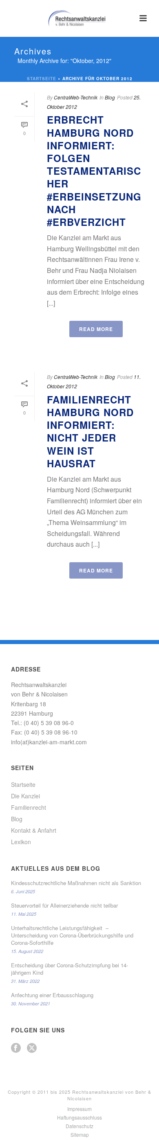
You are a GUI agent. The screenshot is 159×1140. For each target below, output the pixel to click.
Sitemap (80, 1134)
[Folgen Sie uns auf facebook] (16, 1048)
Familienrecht (28, 807)
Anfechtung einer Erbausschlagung (52, 995)
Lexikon (21, 841)
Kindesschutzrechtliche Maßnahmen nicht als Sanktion (76, 883)
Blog (110, 97)
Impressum (79, 1109)
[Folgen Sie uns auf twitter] (32, 1048)
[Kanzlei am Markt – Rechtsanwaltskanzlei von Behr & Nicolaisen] (79, 18)
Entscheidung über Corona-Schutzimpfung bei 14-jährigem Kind (69, 969)
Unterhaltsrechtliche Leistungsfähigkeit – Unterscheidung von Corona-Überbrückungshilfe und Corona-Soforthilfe (72, 935)
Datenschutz (79, 1126)
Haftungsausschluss (79, 1117)
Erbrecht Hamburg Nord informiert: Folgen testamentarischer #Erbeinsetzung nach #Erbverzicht (94, 171)
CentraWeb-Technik (75, 97)
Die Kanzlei (25, 796)
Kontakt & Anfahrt (33, 830)
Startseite (41, 78)
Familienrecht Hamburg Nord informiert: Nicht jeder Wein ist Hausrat (90, 431)
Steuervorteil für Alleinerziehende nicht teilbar (64, 905)
